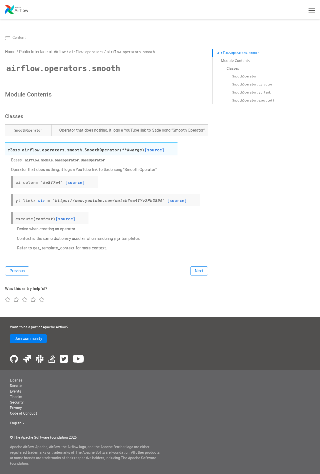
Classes (232, 68)
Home (10, 51)
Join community (28, 338)
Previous (17, 270)
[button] (17, 423)
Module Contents (235, 60)
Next (199, 270)
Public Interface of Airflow (42, 51)
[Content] (8, 37)
